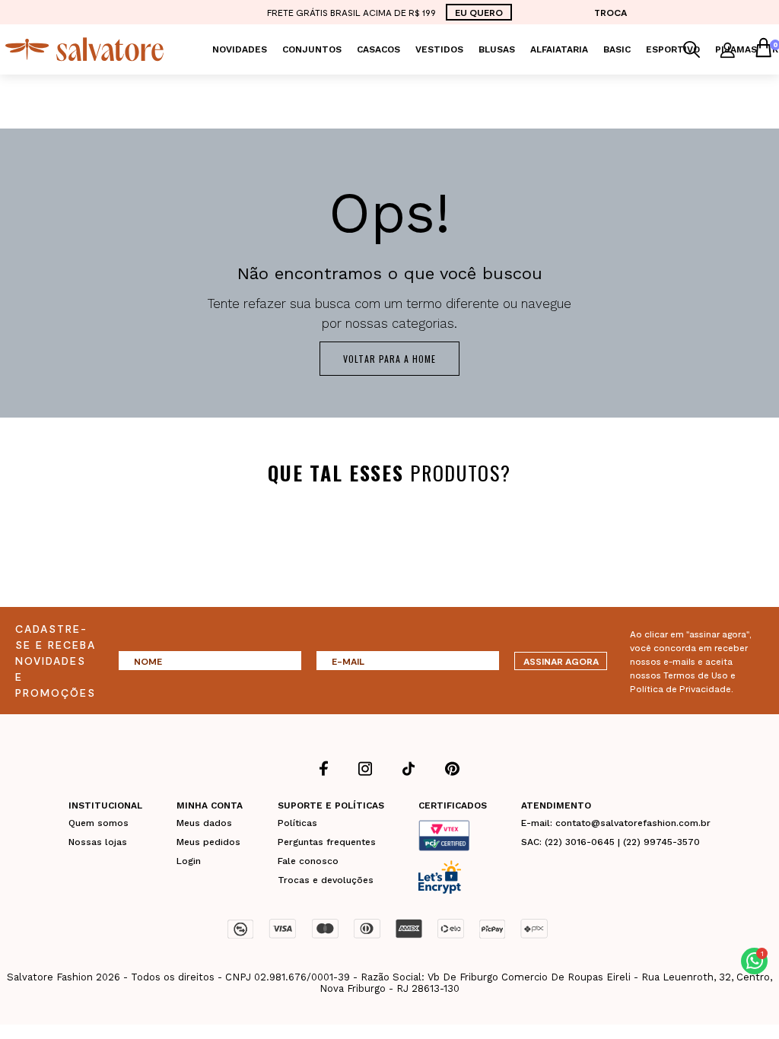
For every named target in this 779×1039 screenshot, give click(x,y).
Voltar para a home (389, 358)
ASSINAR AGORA (561, 661)
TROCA (610, 12)
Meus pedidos (208, 842)
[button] (754, 961)
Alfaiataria (559, 49)
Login (188, 861)
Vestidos (439, 49)
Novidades (239, 49)
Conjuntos (312, 49)
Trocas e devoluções (326, 880)
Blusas (497, 49)
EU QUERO (479, 12)
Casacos (378, 49)
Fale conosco (308, 861)
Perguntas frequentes (327, 842)
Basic (617, 49)
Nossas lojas (97, 842)
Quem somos (98, 823)
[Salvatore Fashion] (84, 48)
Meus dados (204, 823)
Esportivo (673, 49)
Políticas (297, 823)
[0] (763, 49)
